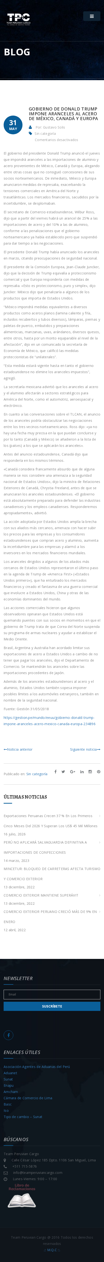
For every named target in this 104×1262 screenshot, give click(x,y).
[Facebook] (8, 1035)
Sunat (8, 1079)
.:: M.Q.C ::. (52, 1250)
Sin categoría (45, 133)
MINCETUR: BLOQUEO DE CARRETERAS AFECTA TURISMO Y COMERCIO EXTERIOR (52, 873)
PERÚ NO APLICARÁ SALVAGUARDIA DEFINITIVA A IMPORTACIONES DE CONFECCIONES (45, 847)
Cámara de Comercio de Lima (28, 1098)
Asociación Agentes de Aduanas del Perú (37, 1066)
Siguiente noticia (83, 749)
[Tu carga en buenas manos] (18, 19)
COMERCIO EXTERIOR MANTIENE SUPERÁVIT (41, 895)
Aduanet (10, 1073)
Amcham (11, 1091)
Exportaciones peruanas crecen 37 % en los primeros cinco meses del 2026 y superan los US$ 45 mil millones (50, 820)
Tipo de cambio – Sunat (23, 1116)
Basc (8, 1104)
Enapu (9, 1085)
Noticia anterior (19, 749)
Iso (6, 1110)
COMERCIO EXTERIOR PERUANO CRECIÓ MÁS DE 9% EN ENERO (50, 916)
